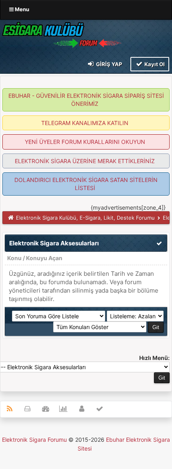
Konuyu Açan (44, 258)
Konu (14, 258)
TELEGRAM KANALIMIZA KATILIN (84, 122)
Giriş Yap (108, 64)
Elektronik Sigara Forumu (34, 439)
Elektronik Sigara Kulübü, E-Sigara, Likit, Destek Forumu (85, 217)
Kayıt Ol (154, 64)
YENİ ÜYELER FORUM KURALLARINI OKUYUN (85, 141)
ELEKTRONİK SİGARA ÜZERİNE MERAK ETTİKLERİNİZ (85, 161)
